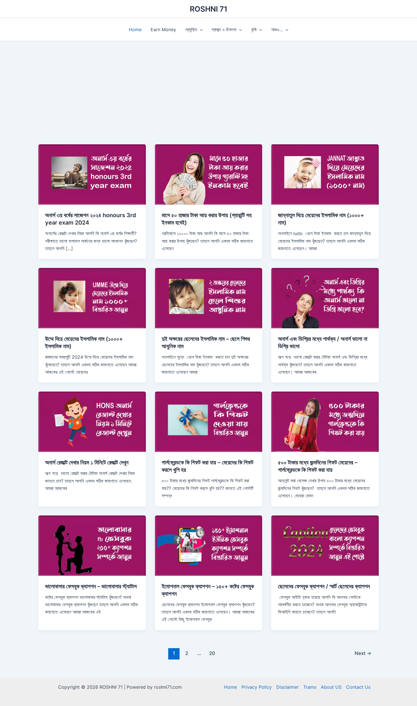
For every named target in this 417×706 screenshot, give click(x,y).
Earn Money (163, 29)
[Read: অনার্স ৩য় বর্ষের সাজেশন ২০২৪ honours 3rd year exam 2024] (92, 174)
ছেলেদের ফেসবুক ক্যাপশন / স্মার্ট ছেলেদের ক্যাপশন (324, 586)
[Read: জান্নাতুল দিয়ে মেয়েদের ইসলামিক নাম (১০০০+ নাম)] (325, 174)
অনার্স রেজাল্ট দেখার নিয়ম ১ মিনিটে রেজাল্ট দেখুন (87, 462)
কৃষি (253, 29)
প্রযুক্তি (191, 29)
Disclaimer (287, 687)
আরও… (277, 29)
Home (135, 29)
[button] (200, 29)
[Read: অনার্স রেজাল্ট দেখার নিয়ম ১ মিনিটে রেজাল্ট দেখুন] (92, 421)
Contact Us (358, 687)
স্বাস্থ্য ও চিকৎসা (224, 29)
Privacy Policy (256, 687)
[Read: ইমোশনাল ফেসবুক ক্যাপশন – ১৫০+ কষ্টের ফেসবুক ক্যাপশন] (208, 545)
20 (212, 653)
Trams (309, 687)
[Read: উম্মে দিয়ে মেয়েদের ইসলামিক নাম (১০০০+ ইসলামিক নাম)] (92, 298)
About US (331, 687)
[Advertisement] (208, 101)
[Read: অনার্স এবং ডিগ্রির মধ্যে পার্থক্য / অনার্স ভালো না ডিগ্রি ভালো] (325, 298)
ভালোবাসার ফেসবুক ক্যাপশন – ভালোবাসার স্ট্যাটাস (91, 586)
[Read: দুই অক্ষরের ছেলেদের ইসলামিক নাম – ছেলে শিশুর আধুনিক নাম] (208, 298)
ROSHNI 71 (209, 9)
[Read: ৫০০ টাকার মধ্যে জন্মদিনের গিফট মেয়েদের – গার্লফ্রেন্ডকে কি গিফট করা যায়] (325, 421)
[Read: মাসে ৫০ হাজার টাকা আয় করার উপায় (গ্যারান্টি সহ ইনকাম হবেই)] (208, 174)
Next (363, 653)
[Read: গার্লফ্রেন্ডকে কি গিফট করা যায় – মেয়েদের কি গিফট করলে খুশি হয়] (208, 421)
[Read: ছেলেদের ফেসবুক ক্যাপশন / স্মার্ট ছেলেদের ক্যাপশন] (325, 545)
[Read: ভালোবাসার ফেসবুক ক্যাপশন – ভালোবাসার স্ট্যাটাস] (92, 545)
